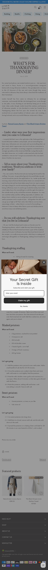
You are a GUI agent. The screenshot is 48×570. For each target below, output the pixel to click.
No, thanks (24, 306)
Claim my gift (24, 300)
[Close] (44, 262)
